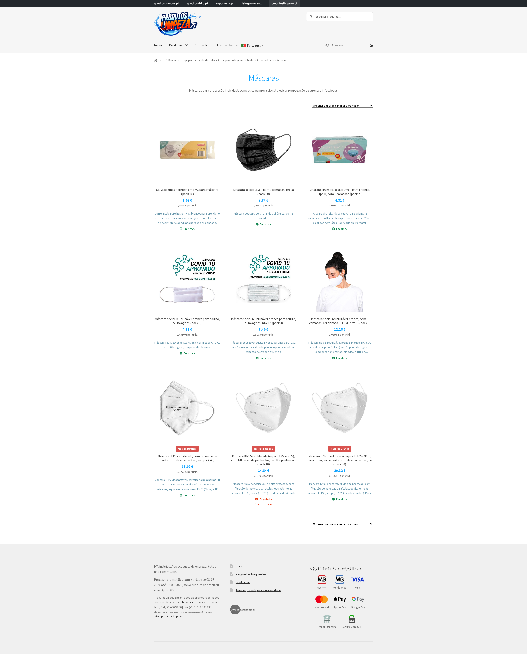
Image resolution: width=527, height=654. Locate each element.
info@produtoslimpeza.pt (170, 616)
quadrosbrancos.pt (166, 3)
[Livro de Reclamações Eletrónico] (242, 609)
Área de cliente (227, 45)
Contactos (202, 45)
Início (158, 45)
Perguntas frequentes (251, 574)
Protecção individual (259, 60)
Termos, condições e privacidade (258, 590)
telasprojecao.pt (253, 3)
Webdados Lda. (187, 602)
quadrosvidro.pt (197, 3)
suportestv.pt (225, 3)
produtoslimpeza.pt (284, 3)
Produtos (175, 45)
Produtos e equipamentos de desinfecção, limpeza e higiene (206, 60)
